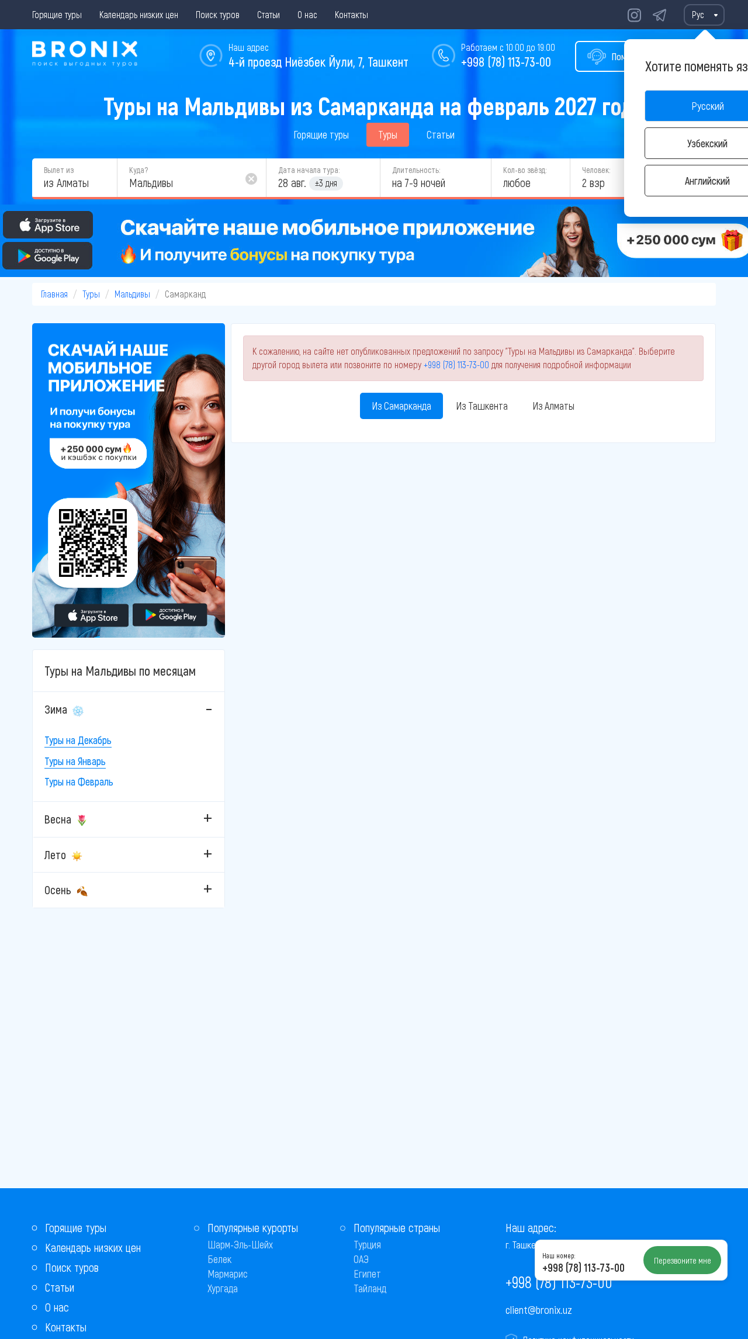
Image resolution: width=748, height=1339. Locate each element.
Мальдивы (132, 293)
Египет (367, 1273)
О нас (307, 14)
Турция (367, 1244)
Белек (219, 1258)
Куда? (138, 170)
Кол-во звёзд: (524, 170)
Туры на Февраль (78, 781)
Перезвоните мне (682, 1260)
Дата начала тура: (309, 170)
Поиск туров (218, 14)
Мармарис (227, 1273)
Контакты (351, 14)
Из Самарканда (401, 405)
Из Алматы (553, 405)
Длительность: (416, 170)
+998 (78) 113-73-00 (506, 61)
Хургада (222, 1288)
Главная (54, 293)
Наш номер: (558, 1255)
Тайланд (370, 1288)
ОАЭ (361, 1258)
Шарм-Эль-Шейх (240, 1244)
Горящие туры (57, 14)
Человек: (596, 170)
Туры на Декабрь (78, 739)
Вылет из (59, 170)
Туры (387, 134)
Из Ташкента (482, 405)
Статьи (268, 14)
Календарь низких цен (138, 14)
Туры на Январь (75, 761)
